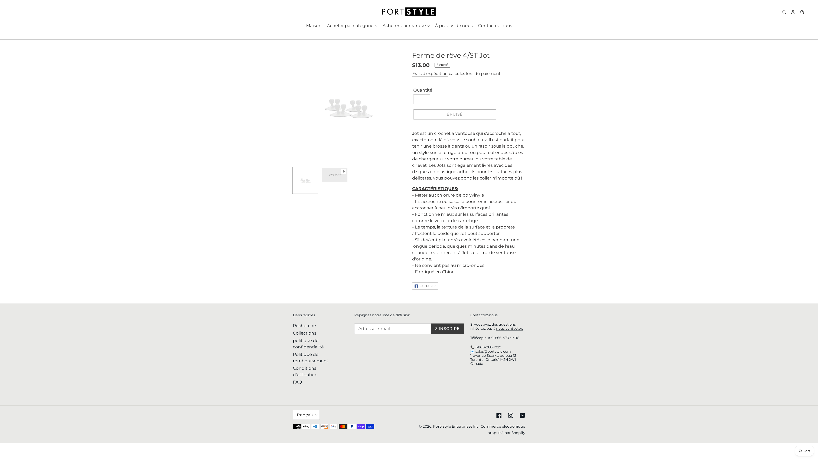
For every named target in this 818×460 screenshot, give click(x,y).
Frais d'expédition (430, 73)
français (305, 414)
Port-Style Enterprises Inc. (456, 426)
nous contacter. (509, 328)
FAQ (297, 382)
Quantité (422, 90)
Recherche (304, 325)
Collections (304, 333)
